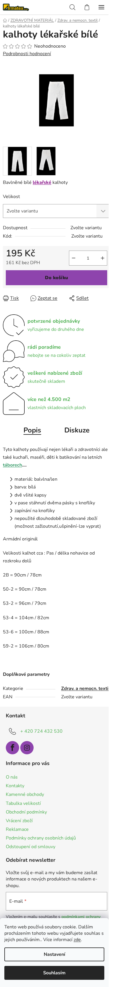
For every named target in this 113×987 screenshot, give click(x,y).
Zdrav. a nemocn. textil (85, 688)
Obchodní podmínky (26, 812)
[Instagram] (27, 747)
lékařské (42, 182)
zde (77, 939)
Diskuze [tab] (77, 430)
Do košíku (56, 278)
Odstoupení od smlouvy (30, 847)
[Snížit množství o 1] (73, 258)
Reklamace (17, 829)
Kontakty (15, 786)
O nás (12, 777)
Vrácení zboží (19, 821)
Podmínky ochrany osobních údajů (41, 838)
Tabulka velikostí (23, 803)
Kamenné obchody (25, 794)
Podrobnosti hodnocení (27, 54)
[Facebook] (12, 747)
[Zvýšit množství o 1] (102, 258)
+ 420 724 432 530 (41, 731)
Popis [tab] (32, 430)
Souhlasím (54, 973)
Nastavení (54, 954)
